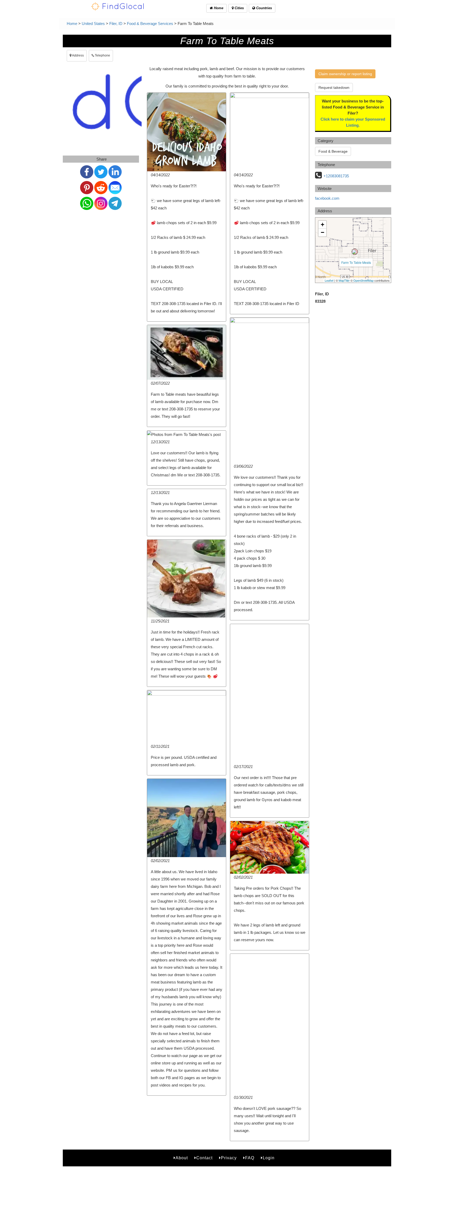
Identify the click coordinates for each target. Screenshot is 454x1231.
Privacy (229, 1158)
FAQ (249, 1158)
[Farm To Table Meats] (355, 252)
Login (269, 1158)
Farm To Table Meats (356, 262)
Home (218, 8)
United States (93, 23)
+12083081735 (336, 176)
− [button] (322, 232)
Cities (239, 8)
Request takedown (333, 87)
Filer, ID (115, 23)
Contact (204, 1158)
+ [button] (322, 224)
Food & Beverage (333, 151)
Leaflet (329, 280)
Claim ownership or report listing (345, 74)
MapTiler (344, 280)
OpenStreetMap (363, 280)
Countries (263, 8)
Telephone (102, 55)
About (182, 1158)
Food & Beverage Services (150, 23)
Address (77, 55)
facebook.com (327, 198)
